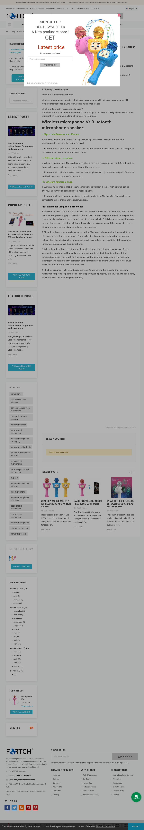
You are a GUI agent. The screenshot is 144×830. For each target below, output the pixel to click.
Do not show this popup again (43, 83)
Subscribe (51, 65)
